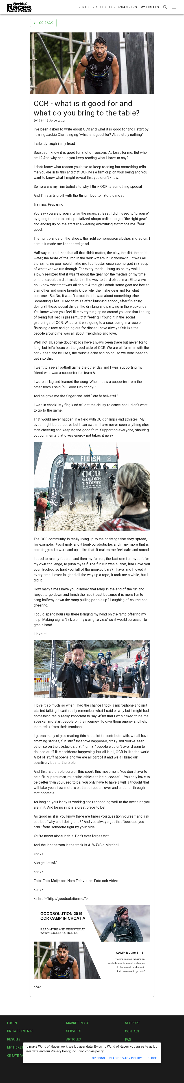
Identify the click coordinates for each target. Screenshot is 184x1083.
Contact (132, 1031)
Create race (17, 1055)
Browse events (20, 1031)
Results (99, 7)
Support (132, 1023)
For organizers (123, 7)
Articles (73, 1039)
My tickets (149, 7)
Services (73, 1031)
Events (83, 7)
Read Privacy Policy (125, 1058)
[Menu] (174, 7)
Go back (46, 23)
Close (152, 1058)
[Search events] (165, 7)
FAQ (128, 1039)
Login (12, 1023)
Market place (78, 1023)
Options (98, 1058)
